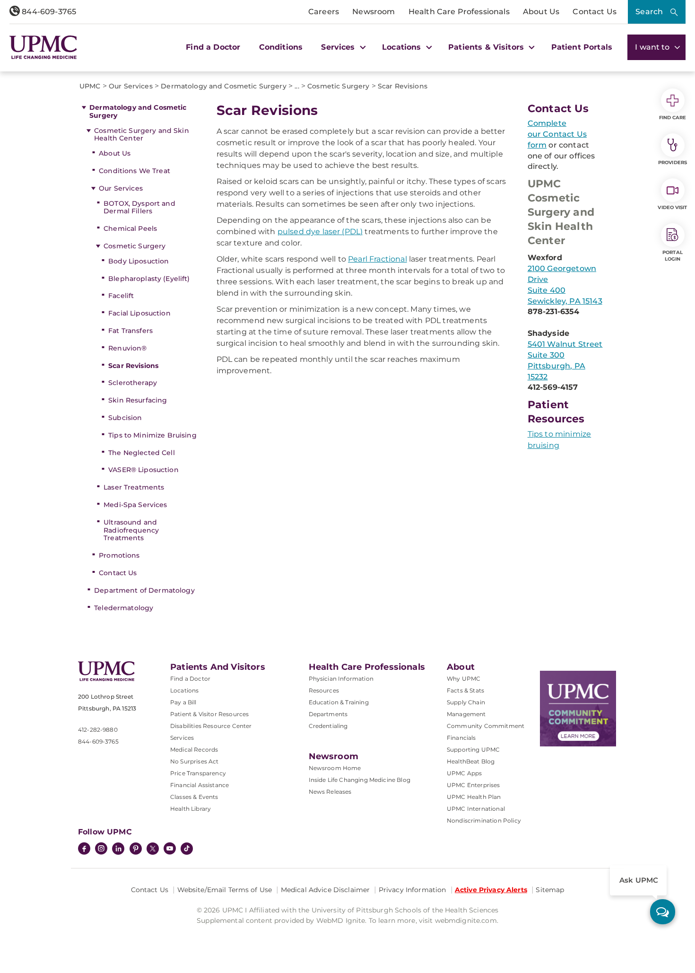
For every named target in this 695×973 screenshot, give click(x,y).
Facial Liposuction (139, 313)
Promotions (119, 555)
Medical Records (194, 749)
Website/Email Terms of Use (224, 889)
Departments (328, 714)
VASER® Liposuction (143, 469)
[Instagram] (101, 849)
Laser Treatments (134, 487)
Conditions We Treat (134, 171)
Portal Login (672, 255)
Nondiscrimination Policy (484, 820)
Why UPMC (463, 678)
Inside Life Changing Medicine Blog (359, 779)
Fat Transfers (130, 330)
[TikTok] (187, 848)
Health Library (190, 808)
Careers (323, 11)
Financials (461, 737)
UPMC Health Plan (474, 796)
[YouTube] (170, 849)
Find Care (672, 117)
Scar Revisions (133, 365)
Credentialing (328, 725)
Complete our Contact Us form (557, 134)
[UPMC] (43, 47)
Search (649, 11)
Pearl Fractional (377, 258)
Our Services (121, 188)
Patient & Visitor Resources (209, 714)
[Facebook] (84, 849)
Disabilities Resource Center (211, 725)
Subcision (125, 417)
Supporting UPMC (473, 749)
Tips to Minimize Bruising (152, 435)
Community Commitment (485, 725)
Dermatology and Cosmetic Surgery (137, 111)
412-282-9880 (98, 729)
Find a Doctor (213, 47)
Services (182, 737)
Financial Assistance (199, 785)
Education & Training (339, 702)
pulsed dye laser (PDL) (320, 231)
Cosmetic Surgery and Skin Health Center (141, 134)
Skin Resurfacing (137, 400)
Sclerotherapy (132, 382)
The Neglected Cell (141, 452)
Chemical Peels (130, 228)
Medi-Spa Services (135, 504)
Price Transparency (198, 773)
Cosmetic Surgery (134, 246)
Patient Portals (581, 47)
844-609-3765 (48, 11)
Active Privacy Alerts (491, 889)
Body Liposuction (138, 261)
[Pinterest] (136, 849)
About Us (541, 11)
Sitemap (550, 889)
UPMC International (476, 808)
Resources (324, 690)
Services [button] (339, 47)
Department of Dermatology (144, 590)
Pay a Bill (183, 702)
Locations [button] (403, 47)
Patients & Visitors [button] (487, 47)
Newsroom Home (335, 767)
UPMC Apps (464, 773)
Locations (184, 690)
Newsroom (373, 11)
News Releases (330, 791)
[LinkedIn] (118, 849)
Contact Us (595, 11)
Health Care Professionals (459, 11)
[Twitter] (153, 848)
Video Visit (672, 207)
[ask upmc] (662, 911)
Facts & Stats (465, 690)
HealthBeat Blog (471, 761)
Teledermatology (123, 608)
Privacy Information (412, 889)
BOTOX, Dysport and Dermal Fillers (139, 207)
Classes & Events (194, 796)
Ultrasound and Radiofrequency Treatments (131, 530)
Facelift (121, 295)
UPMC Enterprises (473, 785)
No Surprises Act (194, 761)
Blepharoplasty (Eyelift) (149, 278)
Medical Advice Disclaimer (325, 889)
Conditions (281, 47)
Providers (672, 162)
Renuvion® (127, 348)
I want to (653, 47)
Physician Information (341, 678)
